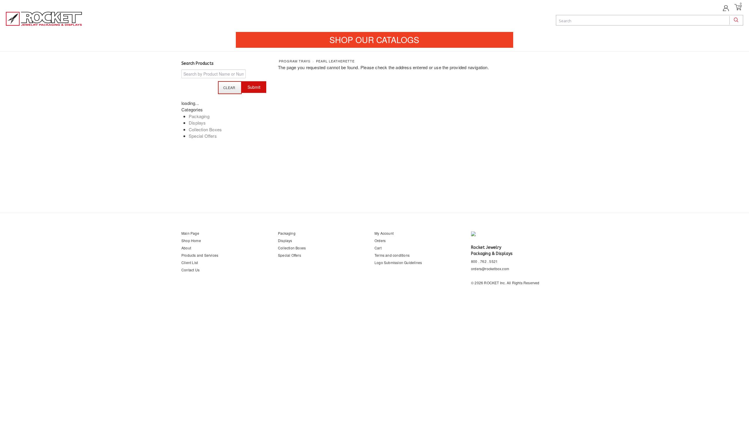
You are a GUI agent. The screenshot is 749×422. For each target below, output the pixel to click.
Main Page (190, 233)
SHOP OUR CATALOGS (374, 39)
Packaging (199, 116)
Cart (378, 247)
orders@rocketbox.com (490, 268)
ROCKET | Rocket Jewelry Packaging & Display (44, 19)
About (186, 247)
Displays (197, 123)
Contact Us (190, 269)
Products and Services (199, 255)
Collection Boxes (205, 129)
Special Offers (203, 136)
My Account (384, 233)
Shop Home (191, 240)
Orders (380, 240)
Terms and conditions (392, 255)
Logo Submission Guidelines (398, 262)
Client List (189, 262)
